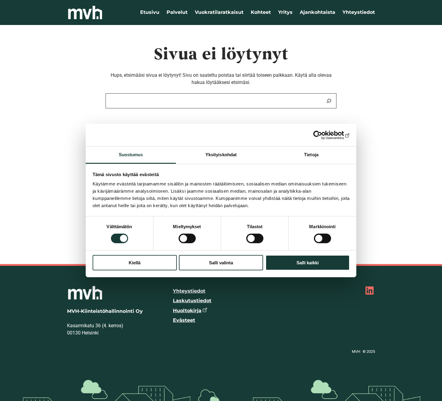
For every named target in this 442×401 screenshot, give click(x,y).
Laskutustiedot (192, 300)
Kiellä (134, 262)
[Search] (329, 101)
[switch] (187, 238)
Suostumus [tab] (131, 154)
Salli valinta (221, 262)
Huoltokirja (187, 310)
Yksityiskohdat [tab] (221, 154)
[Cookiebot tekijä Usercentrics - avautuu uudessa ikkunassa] (323, 134)
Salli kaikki (307, 262)
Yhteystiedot (189, 291)
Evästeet (184, 320)
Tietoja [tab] (311, 154)
